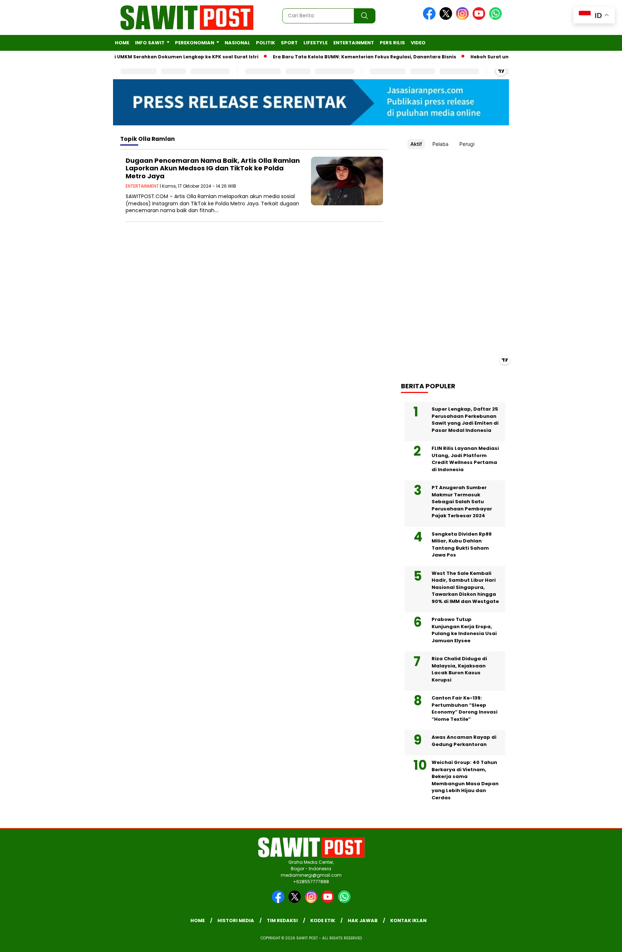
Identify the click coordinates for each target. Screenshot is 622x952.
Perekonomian (194, 42)
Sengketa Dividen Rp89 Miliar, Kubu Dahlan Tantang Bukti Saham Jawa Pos (462, 545)
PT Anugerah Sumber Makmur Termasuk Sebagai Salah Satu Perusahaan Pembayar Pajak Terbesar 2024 (462, 501)
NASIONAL (237, 42)
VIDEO (418, 42)
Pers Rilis (392, 42)
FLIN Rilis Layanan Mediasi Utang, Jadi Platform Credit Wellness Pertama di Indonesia (465, 459)
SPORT (289, 42)
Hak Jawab (363, 920)
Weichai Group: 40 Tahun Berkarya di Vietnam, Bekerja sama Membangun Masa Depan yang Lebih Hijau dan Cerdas (465, 780)
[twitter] (447, 18)
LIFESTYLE (315, 42)
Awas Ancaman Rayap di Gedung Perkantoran (464, 741)
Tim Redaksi (282, 920)
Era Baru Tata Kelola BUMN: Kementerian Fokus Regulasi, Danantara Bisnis (351, 57)
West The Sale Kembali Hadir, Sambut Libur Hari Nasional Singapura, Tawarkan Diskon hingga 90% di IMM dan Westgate (465, 587)
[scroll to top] (597, 940)
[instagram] (463, 18)
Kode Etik (322, 920)
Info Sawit (149, 42)
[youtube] (480, 18)
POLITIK (265, 42)
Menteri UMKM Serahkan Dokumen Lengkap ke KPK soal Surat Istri (165, 57)
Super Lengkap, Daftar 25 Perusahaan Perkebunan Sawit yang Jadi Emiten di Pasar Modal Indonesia (465, 420)
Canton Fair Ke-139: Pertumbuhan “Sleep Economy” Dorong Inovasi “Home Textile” (464, 708)
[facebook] (430, 18)
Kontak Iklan (408, 920)
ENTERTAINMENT (353, 42)
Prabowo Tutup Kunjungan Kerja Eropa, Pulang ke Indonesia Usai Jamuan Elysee (464, 630)
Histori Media (235, 920)
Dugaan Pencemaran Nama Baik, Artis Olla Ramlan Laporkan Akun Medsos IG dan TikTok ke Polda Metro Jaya (213, 168)
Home (122, 42)
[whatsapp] (495, 18)
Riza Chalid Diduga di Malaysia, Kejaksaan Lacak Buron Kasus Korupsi (459, 669)
